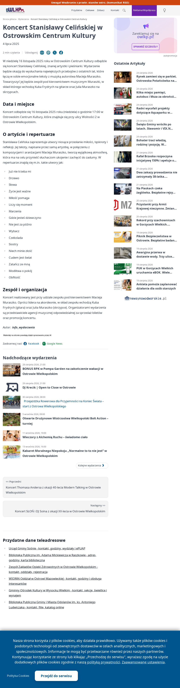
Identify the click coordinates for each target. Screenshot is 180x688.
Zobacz (100, 10)
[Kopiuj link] (42, 52)
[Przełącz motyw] (164, 10)
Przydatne (76, 10)
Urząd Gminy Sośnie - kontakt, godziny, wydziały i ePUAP (47, 548)
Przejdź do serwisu (56, 675)
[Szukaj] (124, 10)
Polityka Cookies (18, 675)
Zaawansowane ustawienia (143, 662)
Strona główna (9, 19)
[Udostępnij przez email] (48, 52)
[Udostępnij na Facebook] (61, 52)
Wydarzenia (23, 19)
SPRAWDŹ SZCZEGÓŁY (145, 46)
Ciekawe (90, 10)
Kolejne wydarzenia (89, 465)
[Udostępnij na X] (55, 52)
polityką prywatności (103, 662)
